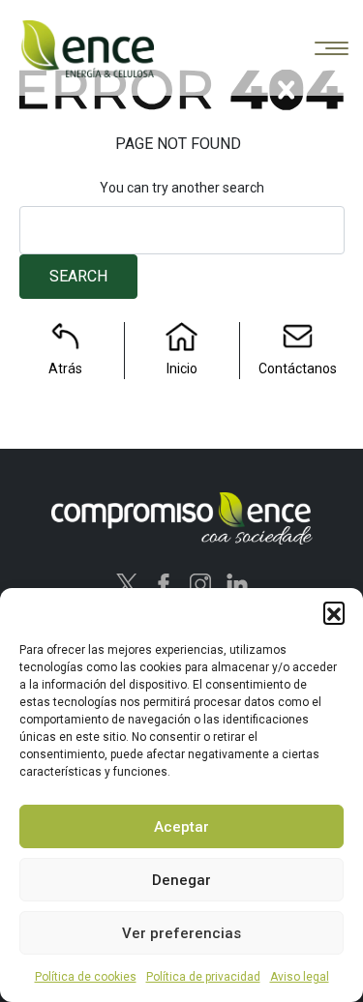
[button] (334, 612)
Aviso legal (299, 977)
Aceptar (181, 827)
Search (78, 276)
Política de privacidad (203, 977)
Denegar (181, 880)
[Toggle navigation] (331, 50)
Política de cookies (85, 977)
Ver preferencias (181, 933)
